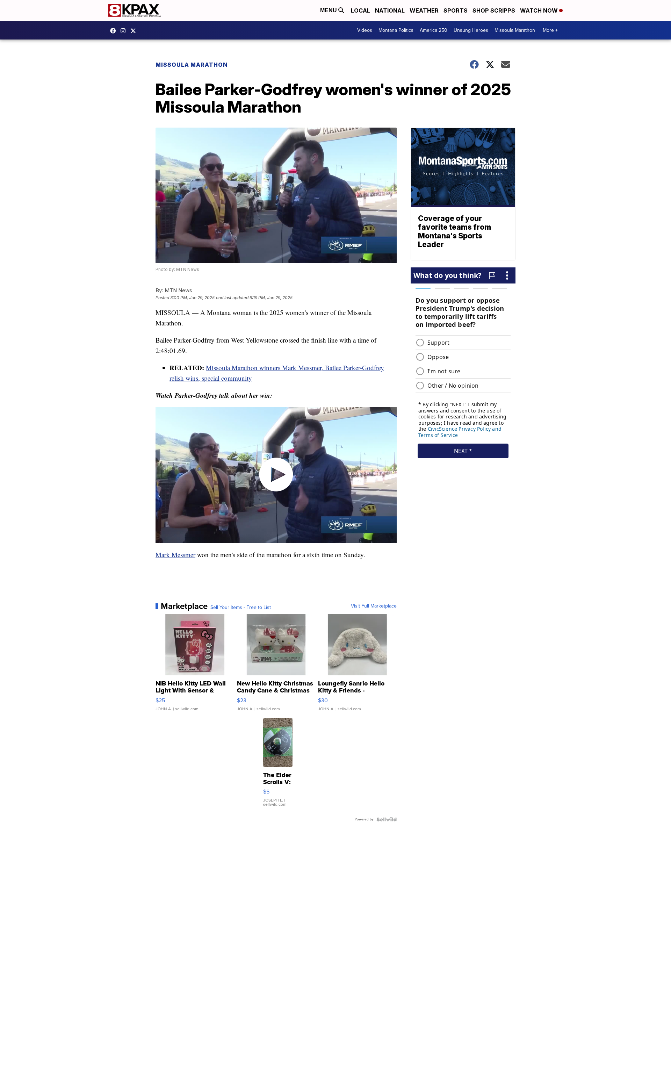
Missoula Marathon (515, 30)
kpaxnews (134, 31)
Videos (364, 30)
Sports (455, 10)
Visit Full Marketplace (374, 606)
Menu (329, 10)
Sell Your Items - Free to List (240, 607)
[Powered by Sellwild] (386, 819)
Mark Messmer (175, 554)
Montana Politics (395, 30)
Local (360, 10)
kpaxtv (114, 31)
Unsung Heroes (471, 30)
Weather (424, 10)
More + (550, 30)
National (390, 10)
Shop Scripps (493, 10)
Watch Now (539, 10)
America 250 (433, 30)
